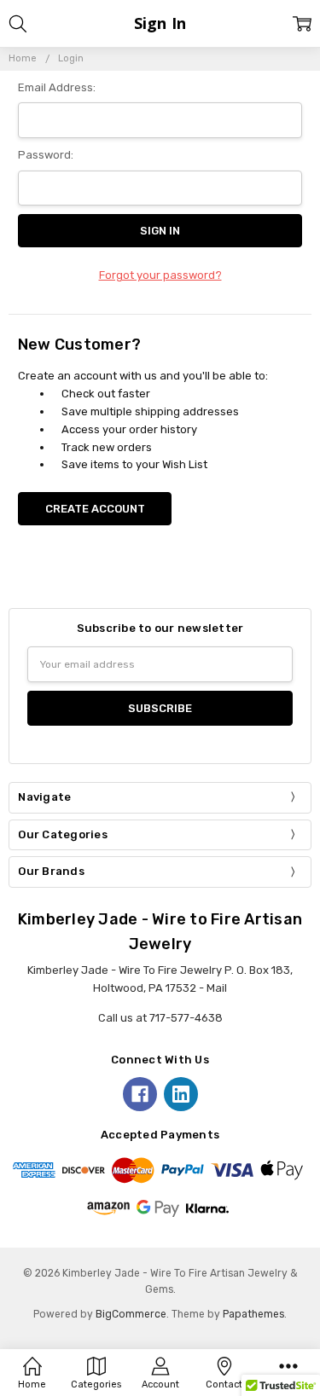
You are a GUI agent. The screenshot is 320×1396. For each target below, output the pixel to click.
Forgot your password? (160, 275)
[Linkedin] (181, 1094)
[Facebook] (140, 1094)
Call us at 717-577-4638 (160, 1017)
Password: (45, 154)
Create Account (95, 508)
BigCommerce (131, 1314)
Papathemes (253, 1314)
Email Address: (57, 87)
